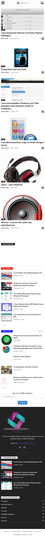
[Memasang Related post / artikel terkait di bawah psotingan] (6, 380)
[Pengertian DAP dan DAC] (22, 55)
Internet (4, 508)
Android (4, 521)
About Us (7, 531)
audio (3, 29)
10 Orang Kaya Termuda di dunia (26, 367)
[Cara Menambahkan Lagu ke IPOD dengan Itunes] (22, 128)
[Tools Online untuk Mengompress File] (6, 276)
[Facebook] (20, 448)
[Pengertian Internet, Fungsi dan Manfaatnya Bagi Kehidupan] (6, 286)
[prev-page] (2, 325)
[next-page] (5, 325)
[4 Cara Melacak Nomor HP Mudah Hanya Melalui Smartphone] (6, 307)
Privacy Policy (16, 531)
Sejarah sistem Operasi (22, 356)
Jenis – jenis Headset (11, 185)
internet (3, 517)
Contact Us (38, 531)
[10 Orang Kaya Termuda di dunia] (6, 370)
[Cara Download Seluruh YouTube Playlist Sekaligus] (22, 19)
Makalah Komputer (7, 514)
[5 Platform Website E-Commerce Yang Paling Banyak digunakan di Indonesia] (6, 349)
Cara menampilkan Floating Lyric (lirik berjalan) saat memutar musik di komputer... (20, 106)
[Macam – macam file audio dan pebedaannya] (22, 207)
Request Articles (27, 531)
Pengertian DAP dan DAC (14, 69)
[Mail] (25, 448)
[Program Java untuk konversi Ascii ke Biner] (6, 340)
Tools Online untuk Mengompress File (28, 273)
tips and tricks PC (6, 504)
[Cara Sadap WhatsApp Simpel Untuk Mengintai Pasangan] (6, 297)
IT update (4, 501)
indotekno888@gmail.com (26, 443)
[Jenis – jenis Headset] (22, 168)
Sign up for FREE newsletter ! (22, 393)
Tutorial (4, 511)
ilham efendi (4, 38)
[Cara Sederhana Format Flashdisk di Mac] (6, 317)
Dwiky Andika (5, 72)
